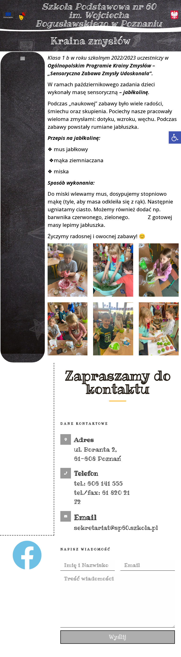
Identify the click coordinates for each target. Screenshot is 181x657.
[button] (175, 137)
